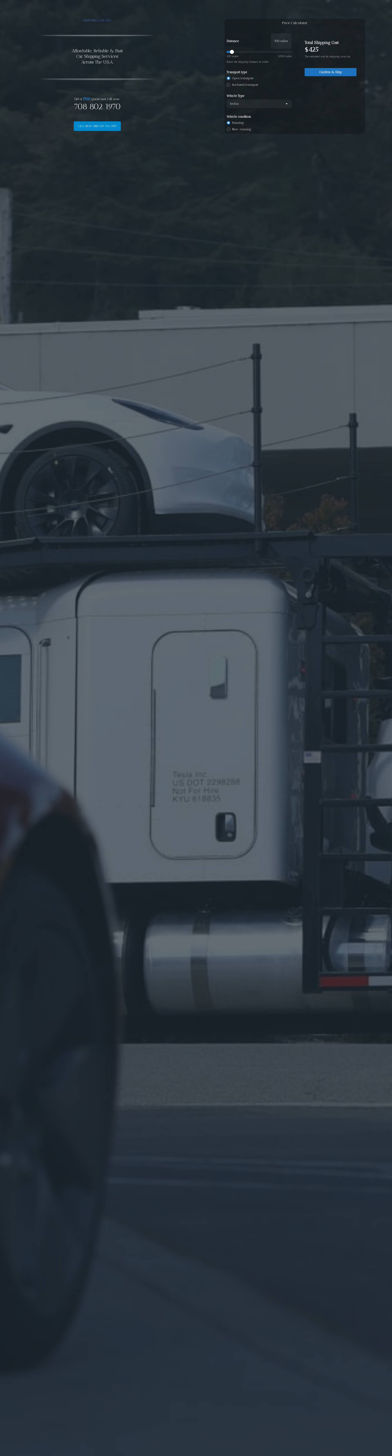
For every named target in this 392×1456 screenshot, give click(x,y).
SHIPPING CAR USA (97, 20)
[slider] (259, 52)
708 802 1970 (97, 106)
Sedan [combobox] (234, 104)
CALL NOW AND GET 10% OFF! (97, 126)
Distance (233, 41)
